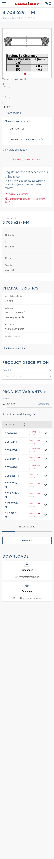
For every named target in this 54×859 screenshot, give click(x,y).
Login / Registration (17, 194)
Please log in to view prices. (27, 159)
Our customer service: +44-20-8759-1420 (25, 200)
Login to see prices (34, 433)
